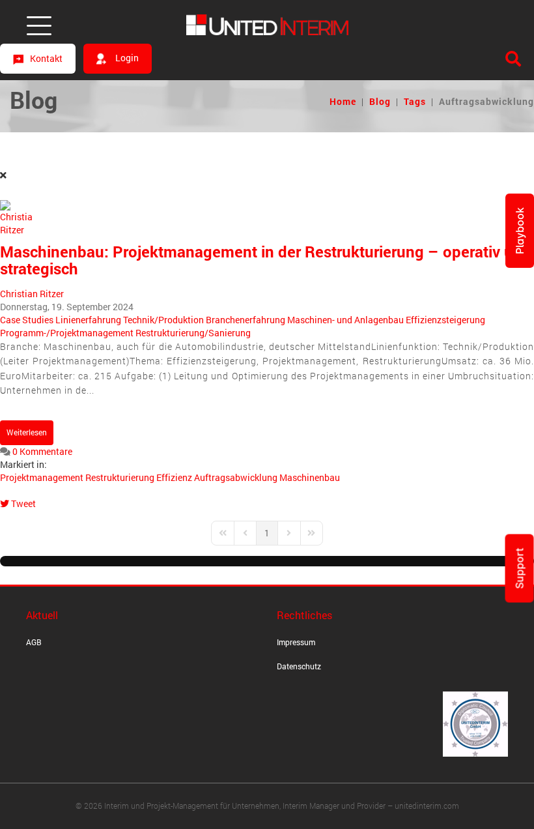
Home (343, 101)
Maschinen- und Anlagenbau (345, 319)
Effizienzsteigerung (445, 319)
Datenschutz (299, 666)
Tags (415, 101)
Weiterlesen (27, 432)
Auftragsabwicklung (235, 477)
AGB (34, 642)
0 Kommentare (42, 451)
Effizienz (174, 477)
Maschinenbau (309, 477)
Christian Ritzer (32, 293)
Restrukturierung (119, 477)
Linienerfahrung (88, 319)
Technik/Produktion (163, 319)
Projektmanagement (41, 477)
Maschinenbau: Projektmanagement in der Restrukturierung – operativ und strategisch (265, 260)
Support (519, 568)
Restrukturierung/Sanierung (193, 333)
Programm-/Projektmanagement (67, 333)
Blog (380, 101)
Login (126, 57)
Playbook (519, 230)
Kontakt (46, 58)
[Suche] (513, 58)
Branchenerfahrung (245, 319)
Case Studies (26, 319)
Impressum (296, 642)
